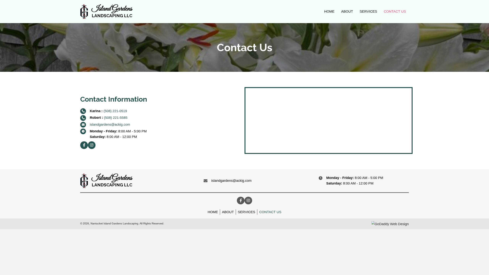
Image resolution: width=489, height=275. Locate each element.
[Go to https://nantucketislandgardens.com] (106, 11)
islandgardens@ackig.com (110, 124)
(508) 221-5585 (115, 118)
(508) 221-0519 (115, 111)
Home (213, 212)
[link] (329, 11)
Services (246, 212)
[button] (84, 145)
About (228, 212)
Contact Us (270, 212)
